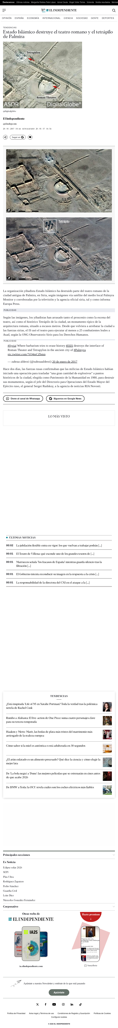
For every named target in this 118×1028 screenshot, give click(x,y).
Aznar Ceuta (62, 2)
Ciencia (68, 18)
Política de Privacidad (16, 1013)
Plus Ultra (8, 876)
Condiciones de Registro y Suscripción (74, 1013)
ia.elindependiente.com (31, 966)
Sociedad (82, 18)
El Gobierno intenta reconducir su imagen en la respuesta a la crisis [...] (57, 574)
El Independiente (14, 118)
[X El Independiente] (37, 1004)
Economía (33, 18)
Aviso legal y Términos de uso (41, 1013)
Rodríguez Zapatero (13, 881)
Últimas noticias (23, 2)
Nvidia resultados (103, 2)
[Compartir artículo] (5, 137)
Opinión (7, 18)
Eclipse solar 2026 (12, 867)
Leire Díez (8, 895)
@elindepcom (10, 124)
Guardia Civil (10, 890)
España (19, 18)
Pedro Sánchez (10, 886)
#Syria (12, 345)
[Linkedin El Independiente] (72, 1004)
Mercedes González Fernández (19, 900)
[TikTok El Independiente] (80, 1005)
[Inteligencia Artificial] (31, 960)
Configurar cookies (59, 1017)
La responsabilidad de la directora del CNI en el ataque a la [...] (53, 582)
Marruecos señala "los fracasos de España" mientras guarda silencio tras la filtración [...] (59, 563)
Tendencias (10, 27)
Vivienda (90, 2)
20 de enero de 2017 (64, 361)
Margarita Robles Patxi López (43, 2)
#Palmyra (80, 350)
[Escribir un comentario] (30, 137)
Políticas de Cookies (102, 1013)
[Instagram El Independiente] (63, 1004)
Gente (95, 18)
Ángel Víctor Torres (77, 2)
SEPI (5, 872)
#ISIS (69, 345)
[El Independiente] (59, 10)
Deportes (108, 18)
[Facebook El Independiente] (45, 1004)
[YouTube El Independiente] (54, 1004)
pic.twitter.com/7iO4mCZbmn (26, 354)
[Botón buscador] (114, 10)
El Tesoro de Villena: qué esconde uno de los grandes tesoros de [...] (55, 553)
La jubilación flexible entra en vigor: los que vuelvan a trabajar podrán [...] (59, 545)
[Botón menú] (4, 10)
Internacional (51, 18)
